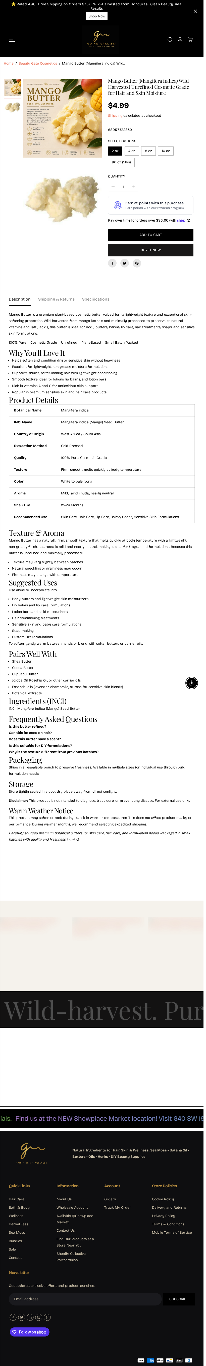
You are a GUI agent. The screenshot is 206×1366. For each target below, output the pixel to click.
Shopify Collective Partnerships (71, 1257)
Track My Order (117, 1207)
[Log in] (180, 39)
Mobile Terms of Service (172, 1232)
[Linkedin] (30, 1317)
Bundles (15, 1241)
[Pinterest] (137, 263)
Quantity (116, 176)
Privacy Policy (163, 1216)
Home (9, 63)
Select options (122, 141)
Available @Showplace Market (75, 1219)
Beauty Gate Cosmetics (38, 63)
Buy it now (151, 250)
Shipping (115, 115)
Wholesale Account (72, 1207)
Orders (110, 1199)
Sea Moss (17, 1232)
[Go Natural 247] (100, 39)
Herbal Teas (18, 1224)
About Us (64, 1199)
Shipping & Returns (56, 299)
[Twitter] (124, 263)
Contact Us (66, 1230)
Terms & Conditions (168, 1224)
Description (20, 299)
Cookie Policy (163, 1199)
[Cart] (190, 39)
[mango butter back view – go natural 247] (62, 199)
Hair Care (16, 1199)
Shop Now (96, 16)
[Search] (170, 39)
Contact (15, 1258)
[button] (12, 39)
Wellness (16, 1216)
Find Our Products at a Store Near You (75, 1242)
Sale (12, 1249)
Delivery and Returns (169, 1207)
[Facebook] (112, 263)
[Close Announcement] (195, 11)
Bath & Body (19, 1207)
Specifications (95, 299)
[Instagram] (38, 1317)
